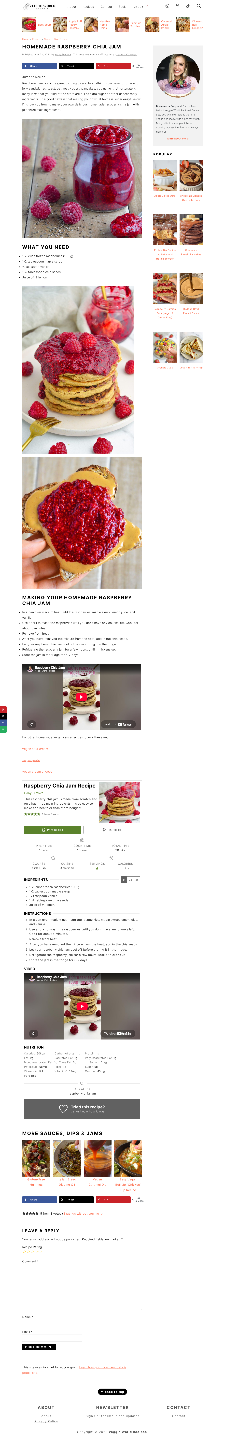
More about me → (178, 138)
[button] (25, 814)
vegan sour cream (35, 749)
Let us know (79, 1111)
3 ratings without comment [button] (82, 1213)
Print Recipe (54, 829)
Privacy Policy (46, 1421)
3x (137, 879)
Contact (106, 6)
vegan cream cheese (37, 771)
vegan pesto (31, 760)
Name (27, 1317)
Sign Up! (93, 1416)
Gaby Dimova (33, 793)
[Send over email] (3, 729)
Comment (30, 1261)
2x (130, 879)
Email (27, 1332)
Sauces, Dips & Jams (56, 39)
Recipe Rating (32, 1247)
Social (123, 6)
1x (124, 879)
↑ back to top (112, 1391)
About (72, 6)
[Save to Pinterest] (3, 709)
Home (25, 39)
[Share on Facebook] (3, 722)
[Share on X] (3, 716)
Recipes (88, 6)
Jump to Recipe (33, 77)
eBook (141, 6)
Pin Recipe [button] (114, 829)
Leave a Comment (127, 54)
